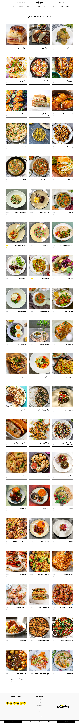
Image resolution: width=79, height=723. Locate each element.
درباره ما (66, 721)
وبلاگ (39, 708)
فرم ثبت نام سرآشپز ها (39, 716)
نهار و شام (20, 6)
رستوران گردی (39, 705)
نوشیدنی (12, 6)
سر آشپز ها (39, 702)
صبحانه (45, 6)
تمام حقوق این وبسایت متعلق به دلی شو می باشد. (39, 721)
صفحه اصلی (39, 699)
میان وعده (29, 6)
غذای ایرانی (37, 6)
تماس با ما (13, 721)
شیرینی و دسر (54, 6)
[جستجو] (11, 2)
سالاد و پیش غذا (65, 6)
